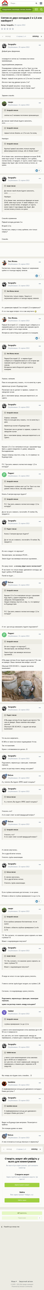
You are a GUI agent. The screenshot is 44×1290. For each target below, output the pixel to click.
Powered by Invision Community (22, 1286)
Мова (13, 1281)
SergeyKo (9, 25)
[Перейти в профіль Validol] (4, 1012)
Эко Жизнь (12, 261)
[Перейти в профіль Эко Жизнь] (4, 263)
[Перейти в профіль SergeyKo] (4, 46)
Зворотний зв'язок (26, 1281)
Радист (11, 473)
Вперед (36, 36)
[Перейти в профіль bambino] (4, 1083)
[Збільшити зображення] (35, 311)
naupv (10, 102)
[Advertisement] (19, 251)
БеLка (10, 582)
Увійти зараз (22, 1200)
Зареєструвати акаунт (22, 1185)
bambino (11, 1082)
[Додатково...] (39, 45)
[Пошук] (36, 3)
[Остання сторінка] (41, 36)
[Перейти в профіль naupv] (4, 103)
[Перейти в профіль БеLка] (4, 583)
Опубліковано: (18, 47)
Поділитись (23, 1213)
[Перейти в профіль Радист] (4, 474)
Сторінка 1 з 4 (22, 36)
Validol (10, 1011)
